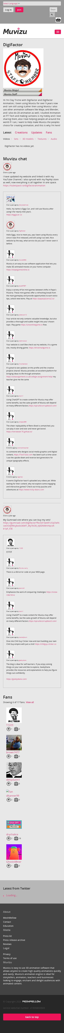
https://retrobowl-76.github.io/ (19, 431)
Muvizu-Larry (23, 568)
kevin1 (21, 396)
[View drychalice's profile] (32, 824)
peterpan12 (23, 315)
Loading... (11, 895)
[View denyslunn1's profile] (32, 770)
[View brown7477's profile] (32, 742)
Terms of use (10, 958)
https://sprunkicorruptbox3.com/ (43, 405)
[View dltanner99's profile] (32, 791)
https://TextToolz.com (23, 454)
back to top (32, 1017)
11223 (21, 548)
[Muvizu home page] (15, 30)
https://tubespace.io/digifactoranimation (24, 185)
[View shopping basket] (58, 19)
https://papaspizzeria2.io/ (43, 298)
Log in (8, 9)
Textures (42, 138)
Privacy (6, 954)
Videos (6, 138)
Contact (7, 921)
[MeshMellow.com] (31, 1001)
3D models (28, 138)
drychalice (12, 834)
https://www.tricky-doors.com (31, 489)
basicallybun (23, 637)
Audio (54, 138)
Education (8, 925)
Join (19, 9)
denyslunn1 (13, 779)
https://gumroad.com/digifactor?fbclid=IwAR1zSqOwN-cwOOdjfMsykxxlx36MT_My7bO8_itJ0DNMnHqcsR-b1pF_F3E (31, 525)
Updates (36, 132)
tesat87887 (22, 286)
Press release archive (14, 940)
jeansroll (21, 588)
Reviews (7, 944)
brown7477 (12, 752)
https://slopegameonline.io (17, 269)
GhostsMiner (13, 861)
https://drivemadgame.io (39, 347)
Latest (7, 132)
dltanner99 (12, 795)
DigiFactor (22, 231)
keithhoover (23, 341)
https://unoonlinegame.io (32, 324)
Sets (16, 138)
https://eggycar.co (14, 214)
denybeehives (23, 205)
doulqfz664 (22, 260)
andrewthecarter (23, 448)
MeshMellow (9, 917)
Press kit (7, 935)
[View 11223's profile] (32, 715)
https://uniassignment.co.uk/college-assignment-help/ (29, 376)
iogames (20, 477)
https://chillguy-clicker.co (45, 644)
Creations (21, 132)
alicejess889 (22, 422)
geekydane (22, 660)
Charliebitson (23, 364)
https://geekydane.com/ (16, 679)
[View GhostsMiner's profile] (32, 852)
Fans (49, 132)
